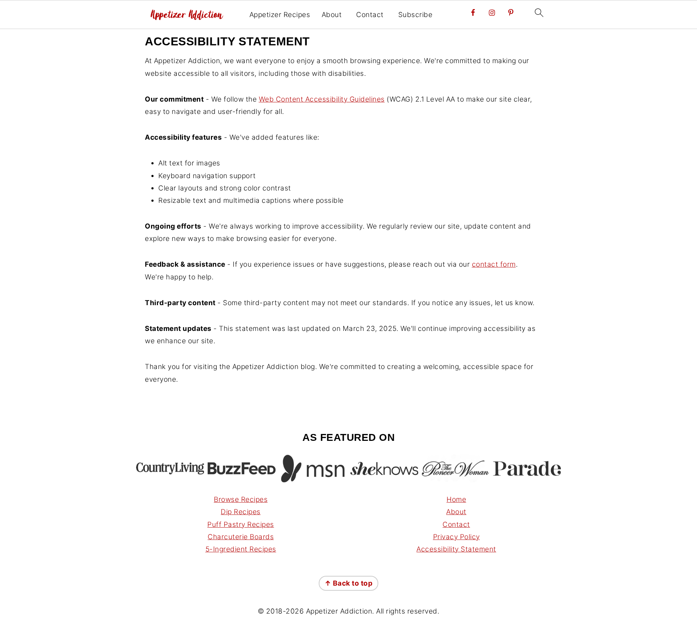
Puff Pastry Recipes (240, 524)
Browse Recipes (241, 499)
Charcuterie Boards (241, 537)
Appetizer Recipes (279, 15)
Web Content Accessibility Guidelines (322, 99)
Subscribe (415, 15)
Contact (370, 15)
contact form (494, 264)
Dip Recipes (241, 512)
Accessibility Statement (456, 549)
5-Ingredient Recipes (240, 549)
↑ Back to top (349, 583)
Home (456, 499)
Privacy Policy (456, 537)
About (332, 15)
